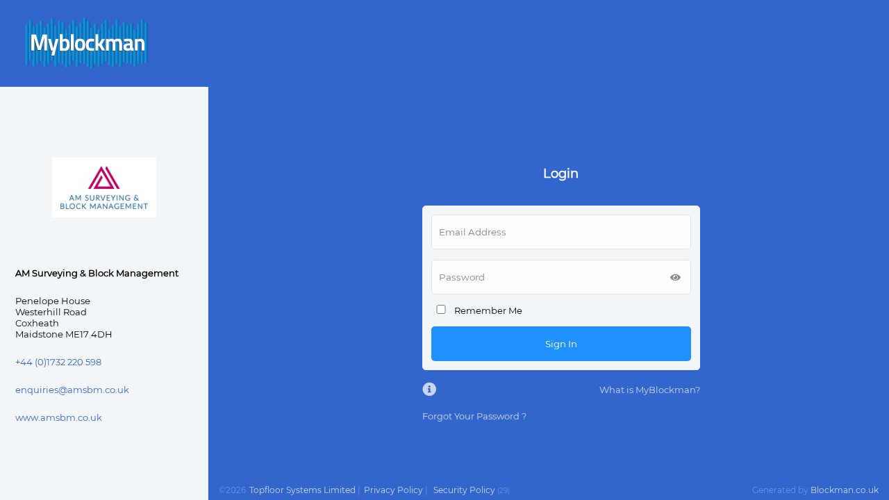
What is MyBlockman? (649, 389)
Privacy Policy (393, 490)
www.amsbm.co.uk (58, 417)
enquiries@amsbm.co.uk (72, 389)
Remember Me (488, 310)
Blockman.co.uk (845, 490)
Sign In (561, 343)
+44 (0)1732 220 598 (58, 361)
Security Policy (464, 490)
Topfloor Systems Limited (302, 490)
